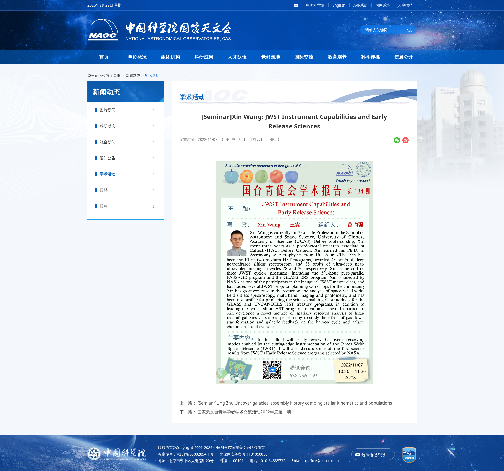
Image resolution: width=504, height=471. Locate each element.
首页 (104, 57)
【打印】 (256, 139)
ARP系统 (360, 5)
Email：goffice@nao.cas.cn (315, 460)
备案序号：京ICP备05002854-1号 (185, 454)
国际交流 (304, 57)
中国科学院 (315, 5)
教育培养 (337, 57)
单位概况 (137, 57)
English (338, 5)
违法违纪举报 (373, 454)
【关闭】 (273, 139)
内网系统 (382, 5)
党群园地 (270, 57)
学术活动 (152, 75)
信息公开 (403, 57)
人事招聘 (405, 5)
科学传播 (370, 57)
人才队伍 (237, 57)
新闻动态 (133, 75)
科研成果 (204, 57)
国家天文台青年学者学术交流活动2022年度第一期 (244, 412)
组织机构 (170, 57)
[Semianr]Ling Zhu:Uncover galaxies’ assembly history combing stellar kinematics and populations (294, 403)
